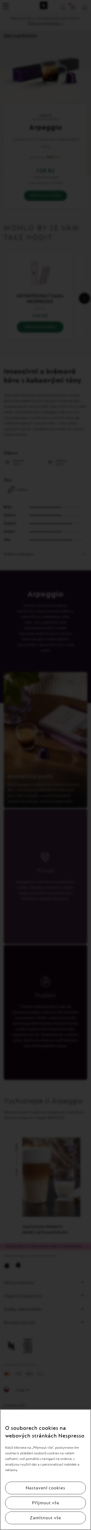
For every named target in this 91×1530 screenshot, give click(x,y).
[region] (45, 1469)
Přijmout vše (45, 1503)
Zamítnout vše (45, 1518)
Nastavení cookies (45, 1488)
